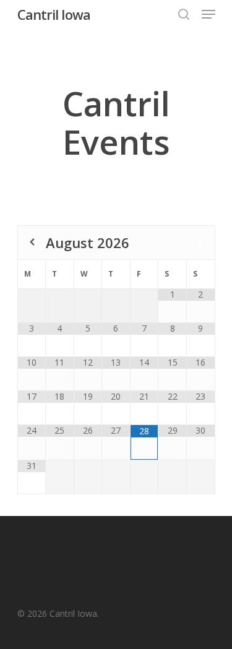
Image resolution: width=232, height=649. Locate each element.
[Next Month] (200, 242)
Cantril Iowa (53, 14)
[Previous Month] (32, 242)
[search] (183, 14)
